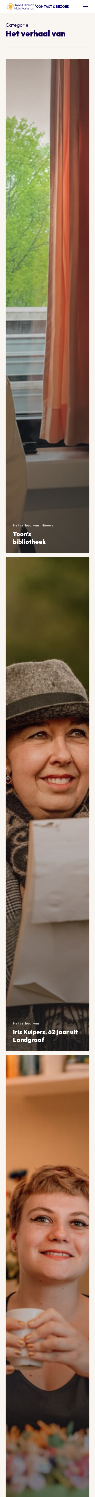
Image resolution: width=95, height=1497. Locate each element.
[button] (85, 6)
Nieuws (47, 525)
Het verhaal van (26, 525)
